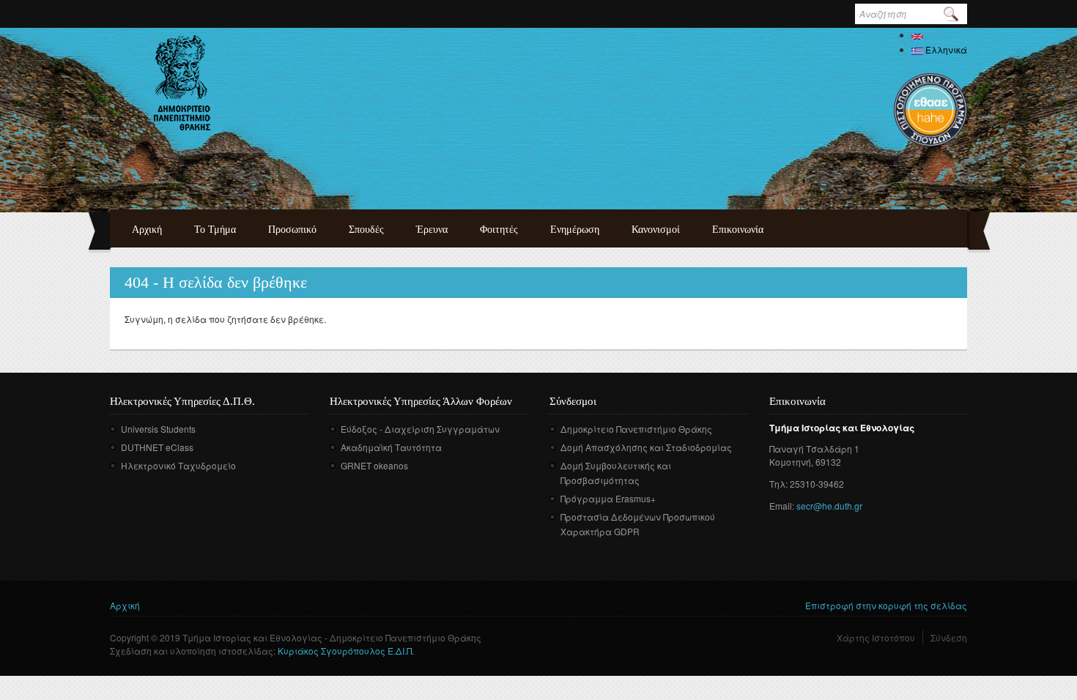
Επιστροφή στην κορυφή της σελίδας (886, 605)
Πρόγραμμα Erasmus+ (608, 498)
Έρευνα (432, 229)
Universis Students (158, 428)
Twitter (581, 552)
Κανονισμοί (656, 229)
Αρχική (147, 229)
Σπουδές (366, 229)
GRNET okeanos (374, 465)
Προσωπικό (292, 229)
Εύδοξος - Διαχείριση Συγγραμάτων (420, 428)
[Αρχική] (182, 82)
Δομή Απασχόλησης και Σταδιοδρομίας (646, 447)
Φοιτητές (499, 229)
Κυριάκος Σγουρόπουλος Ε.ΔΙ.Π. (346, 650)
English (939, 35)
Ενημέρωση (574, 229)
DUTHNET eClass (157, 447)
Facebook (559, 552)
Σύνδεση (948, 637)
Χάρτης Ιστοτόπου (876, 637)
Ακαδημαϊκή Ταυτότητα (391, 447)
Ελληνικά (945, 49)
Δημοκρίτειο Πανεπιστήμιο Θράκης (636, 428)
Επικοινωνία (737, 229)
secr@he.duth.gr (829, 505)
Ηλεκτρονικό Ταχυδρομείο (178, 465)
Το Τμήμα (215, 229)
